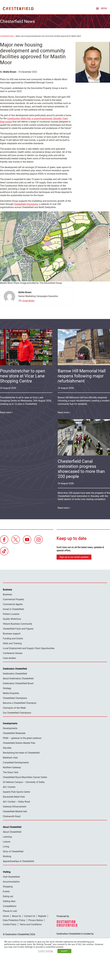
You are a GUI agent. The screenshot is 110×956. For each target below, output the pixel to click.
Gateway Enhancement (14, 806)
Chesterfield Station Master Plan (19, 743)
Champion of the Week (14, 707)
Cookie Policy (9, 924)
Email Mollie (28, 300)
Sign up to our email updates (74, 557)
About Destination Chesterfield (18, 678)
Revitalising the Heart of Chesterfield (21, 752)
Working (7, 856)
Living (6, 846)
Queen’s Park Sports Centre (16, 792)
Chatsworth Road (11, 816)
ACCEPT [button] (64, 951)
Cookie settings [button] (45, 951)
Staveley (7, 747)
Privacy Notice (35, 920)
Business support (11, 633)
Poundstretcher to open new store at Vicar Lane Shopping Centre (22, 375)
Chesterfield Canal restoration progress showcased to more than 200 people (81, 469)
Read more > (64, 412)
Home (6, 916)
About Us (16, 916)
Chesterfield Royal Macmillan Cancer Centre (25, 777)
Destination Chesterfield (18, 8)
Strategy (7, 688)
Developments (10, 728)
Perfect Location (11, 614)
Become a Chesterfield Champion (19, 703)
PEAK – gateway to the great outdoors (22, 738)
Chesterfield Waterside (14, 733)
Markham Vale (10, 757)
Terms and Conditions (30, 924)
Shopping (8, 886)
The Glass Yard (10, 772)
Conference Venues (12, 653)
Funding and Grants (13, 638)
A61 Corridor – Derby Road (16, 801)
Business (7, 594)
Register (42, 916)
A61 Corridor (9, 787)
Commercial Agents (13, 604)
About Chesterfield (12, 832)
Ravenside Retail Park (14, 796)
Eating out (8, 896)
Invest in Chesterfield (13, 609)
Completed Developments (16, 762)
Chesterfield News (7, 36)
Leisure (6, 841)
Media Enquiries (11, 693)
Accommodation (11, 881)
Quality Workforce (12, 619)
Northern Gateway (12, 767)
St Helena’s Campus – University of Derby (24, 782)
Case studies (9, 658)
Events (6, 891)
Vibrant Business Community (17, 623)
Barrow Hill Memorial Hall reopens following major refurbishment (82, 375)
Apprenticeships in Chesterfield (18, 861)
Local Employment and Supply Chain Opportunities (28, 648)
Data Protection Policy (14, 920)
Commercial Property (13, 599)
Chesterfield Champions (26, 204)
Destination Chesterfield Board (18, 683)
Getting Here (9, 901)
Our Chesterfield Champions (17, 712)
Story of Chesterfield (13, 851)
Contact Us (29, 916)
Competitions (9, 906)
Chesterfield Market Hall (15, 811)
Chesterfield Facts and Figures (18, 628)
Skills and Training (12, 643)
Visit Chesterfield (11, 876)
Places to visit (10, 911)
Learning (7, 836)
